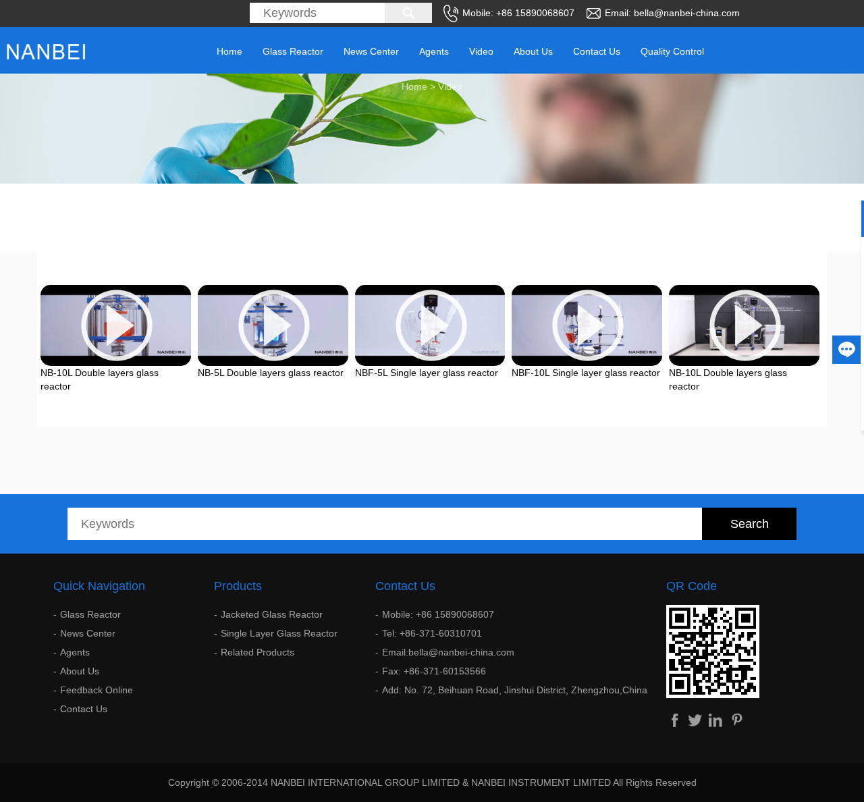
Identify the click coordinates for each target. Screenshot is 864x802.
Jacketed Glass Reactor (272, 614)
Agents (434, 51)
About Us (533, 51)
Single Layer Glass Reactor (279, 633)
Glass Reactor (293, 51)
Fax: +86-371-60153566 (434, 671)
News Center (371, 51)
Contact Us (596, 51)
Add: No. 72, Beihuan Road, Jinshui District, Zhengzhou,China (514, 690)
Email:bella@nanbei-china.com (448, 652)
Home (229, 51)
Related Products (257, 652)
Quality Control (672, 51)
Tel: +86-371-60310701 (432, 633)
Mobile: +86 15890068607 (438, 614)
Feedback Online (96, 690)
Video (481, 51)
